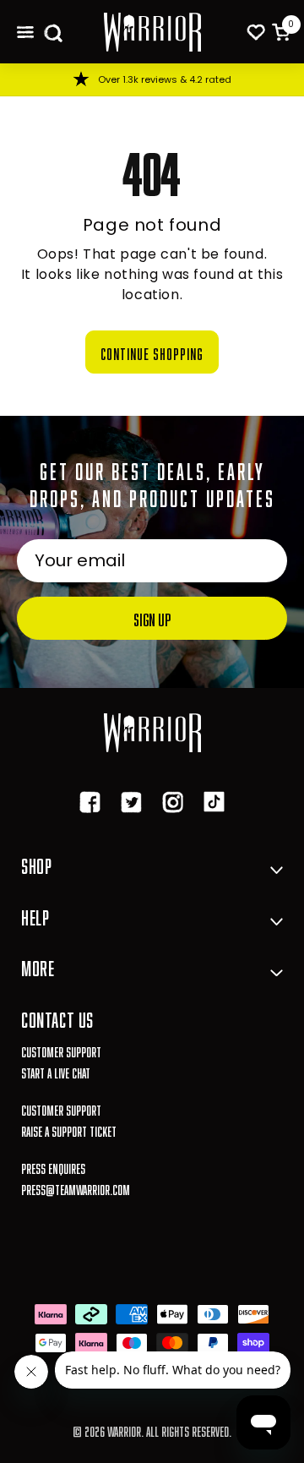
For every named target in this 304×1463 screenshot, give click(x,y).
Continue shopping (152, 352)
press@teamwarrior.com (75, 1188)
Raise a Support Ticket (69, 1130)
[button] (25, 32)
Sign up (152, 618)
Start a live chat (55, 1071)
